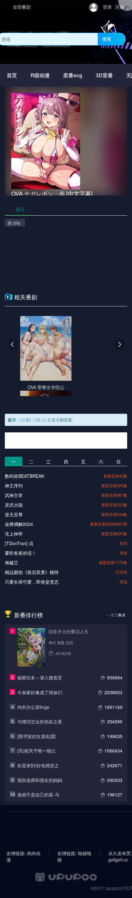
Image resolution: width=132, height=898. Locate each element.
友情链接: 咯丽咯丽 (74, 853)
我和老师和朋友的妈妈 (39, 780)
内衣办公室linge (33, 707)
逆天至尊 (14, 514)
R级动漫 (40, 75)
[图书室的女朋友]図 (36, 736)
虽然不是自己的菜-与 (38, 794)
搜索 (106, 39)
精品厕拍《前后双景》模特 (32, 572)
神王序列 (14, 485)
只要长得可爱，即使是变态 (32, 581)
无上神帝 (14, 533)
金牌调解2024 (19, 524)
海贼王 (11, 562)
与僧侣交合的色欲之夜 (39, 721)
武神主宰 (14, 495)
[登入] (40, 420)
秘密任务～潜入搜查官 (39, 677)
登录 (107, 7)
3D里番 (104, 75)
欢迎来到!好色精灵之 (38, 765)
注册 (119, 7)
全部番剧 (22, 7)
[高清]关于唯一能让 (36, 750)
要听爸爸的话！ (20, 553)
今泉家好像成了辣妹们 (39, 692)
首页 (12, 75)
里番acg (72, 75)
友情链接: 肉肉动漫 (23, 853)
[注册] (25, 420)
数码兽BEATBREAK (24, 476)
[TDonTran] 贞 (19, 543)
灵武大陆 (14, 505)
